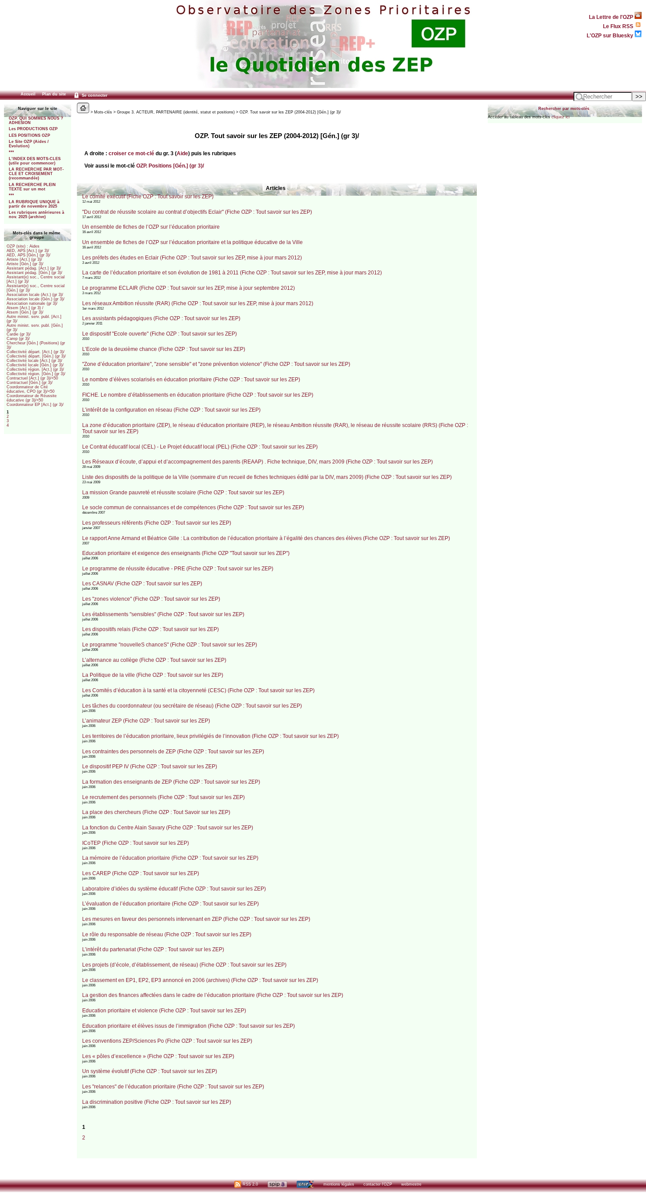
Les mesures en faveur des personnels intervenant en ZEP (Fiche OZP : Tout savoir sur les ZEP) (196, 919)
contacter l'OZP (377, 1184)
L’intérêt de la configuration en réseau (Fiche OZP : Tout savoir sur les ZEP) (171, 410)
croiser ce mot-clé (131, 153)
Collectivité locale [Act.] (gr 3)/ (34, 360)
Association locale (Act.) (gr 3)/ (35, 294)
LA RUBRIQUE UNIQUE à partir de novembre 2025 (34, 204)
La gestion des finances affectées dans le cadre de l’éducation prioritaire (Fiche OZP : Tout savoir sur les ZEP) (212, 995)
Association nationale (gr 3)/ (32, 303)
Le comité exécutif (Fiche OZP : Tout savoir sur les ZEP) (148, 196)
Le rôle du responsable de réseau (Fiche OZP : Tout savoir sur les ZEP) (166, 934)
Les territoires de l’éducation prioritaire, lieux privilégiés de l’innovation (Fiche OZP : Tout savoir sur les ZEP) (210, 736)
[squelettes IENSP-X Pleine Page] (305, 1184)
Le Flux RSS (619, 26)
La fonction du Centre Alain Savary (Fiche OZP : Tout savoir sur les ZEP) (167, 828)
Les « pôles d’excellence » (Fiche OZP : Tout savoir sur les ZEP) (158, 1056)
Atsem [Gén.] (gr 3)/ (25, 312)
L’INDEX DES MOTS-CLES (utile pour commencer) (35, 161)
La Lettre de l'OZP (612, 17)
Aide (182, 153)
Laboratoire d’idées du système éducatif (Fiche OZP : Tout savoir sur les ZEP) (174, 889)
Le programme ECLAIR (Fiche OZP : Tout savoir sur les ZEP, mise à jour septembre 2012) (188, 288)
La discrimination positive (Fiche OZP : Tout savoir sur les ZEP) (156, 1102)
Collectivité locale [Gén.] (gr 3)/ (35, 365)
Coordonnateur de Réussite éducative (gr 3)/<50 (32, 398)
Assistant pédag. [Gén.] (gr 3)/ (34, 272)
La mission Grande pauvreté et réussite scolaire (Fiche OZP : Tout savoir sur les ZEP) (183, 492)
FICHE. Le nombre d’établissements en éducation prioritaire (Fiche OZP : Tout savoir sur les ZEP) (197, 395)
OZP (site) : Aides (23, 246)
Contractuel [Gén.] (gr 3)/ (30, 382)
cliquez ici (561, 117)
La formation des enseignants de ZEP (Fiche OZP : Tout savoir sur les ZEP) (171, 782)
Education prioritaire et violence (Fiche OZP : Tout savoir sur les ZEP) (164, 1011)
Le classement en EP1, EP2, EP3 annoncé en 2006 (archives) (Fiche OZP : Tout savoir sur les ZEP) (200, 980)
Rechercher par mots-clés (563, 108)
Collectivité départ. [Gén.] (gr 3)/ (36, 356)
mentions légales (338, 1184)
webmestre (411, 1184)
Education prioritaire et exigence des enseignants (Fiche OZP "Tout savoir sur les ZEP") (186, 553)
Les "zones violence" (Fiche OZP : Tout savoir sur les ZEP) (151, 599)
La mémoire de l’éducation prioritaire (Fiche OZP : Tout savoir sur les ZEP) (170, 858)
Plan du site (54, 94)
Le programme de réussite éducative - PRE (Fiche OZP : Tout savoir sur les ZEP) (177, 569)
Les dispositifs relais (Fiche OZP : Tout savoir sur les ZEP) (150, 629)
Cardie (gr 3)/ (19, 334)
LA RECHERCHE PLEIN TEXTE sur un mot (32, 187)
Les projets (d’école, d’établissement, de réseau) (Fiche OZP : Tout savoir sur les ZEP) (184, 965)
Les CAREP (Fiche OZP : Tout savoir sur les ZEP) (140, 873)
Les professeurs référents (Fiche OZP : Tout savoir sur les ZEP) (156, 523)
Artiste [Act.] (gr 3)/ (24, 259)
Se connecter (94, 95)
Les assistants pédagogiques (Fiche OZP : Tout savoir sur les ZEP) (161, 318)
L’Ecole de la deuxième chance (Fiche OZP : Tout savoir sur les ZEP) (163, 349)
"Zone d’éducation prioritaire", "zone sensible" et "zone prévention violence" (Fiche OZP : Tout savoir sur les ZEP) (216, 364)
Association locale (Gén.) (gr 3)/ (36, 299)
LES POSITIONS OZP (29, 135)
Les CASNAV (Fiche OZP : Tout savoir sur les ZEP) (142, 583)
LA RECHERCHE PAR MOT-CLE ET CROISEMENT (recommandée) (36, 173)
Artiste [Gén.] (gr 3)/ (25, 264)
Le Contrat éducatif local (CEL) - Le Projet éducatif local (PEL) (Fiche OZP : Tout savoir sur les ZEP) (200, 447)
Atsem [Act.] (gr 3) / (25, 308)
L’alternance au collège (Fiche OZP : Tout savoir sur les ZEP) (154, 660)
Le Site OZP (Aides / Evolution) (29, 143)
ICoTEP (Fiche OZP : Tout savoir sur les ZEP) (135, 843)
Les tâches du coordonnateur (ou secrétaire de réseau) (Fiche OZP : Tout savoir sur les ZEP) (192, 706)
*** (11, 152)
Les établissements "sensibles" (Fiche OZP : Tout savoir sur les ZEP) (163, 614)
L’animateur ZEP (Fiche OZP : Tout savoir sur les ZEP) (146, 721)
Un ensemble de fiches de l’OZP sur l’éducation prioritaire (151, 227)
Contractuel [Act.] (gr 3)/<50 (32, 378)
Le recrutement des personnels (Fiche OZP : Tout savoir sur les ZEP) (163, 797)
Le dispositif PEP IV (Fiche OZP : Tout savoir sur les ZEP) (149, 766)
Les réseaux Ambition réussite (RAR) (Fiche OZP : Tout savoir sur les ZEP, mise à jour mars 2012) (197, 303)
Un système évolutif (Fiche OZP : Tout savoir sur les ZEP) (149, 1071)
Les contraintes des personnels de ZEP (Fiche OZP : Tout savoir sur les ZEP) (173, 751)
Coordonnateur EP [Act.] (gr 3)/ (35, 404)
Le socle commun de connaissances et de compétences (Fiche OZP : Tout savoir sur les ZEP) (193, 507)
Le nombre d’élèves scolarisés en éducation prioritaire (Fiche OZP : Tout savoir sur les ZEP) (191, 379)
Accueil (28, 94)
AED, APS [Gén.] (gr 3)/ (29, 255)
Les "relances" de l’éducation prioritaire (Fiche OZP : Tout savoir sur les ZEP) (173, 1087)
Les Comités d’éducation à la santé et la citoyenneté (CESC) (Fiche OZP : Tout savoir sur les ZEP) (198, 690)
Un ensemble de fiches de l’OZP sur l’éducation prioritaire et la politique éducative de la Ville (192, 242)
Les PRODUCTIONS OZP (33, 129)
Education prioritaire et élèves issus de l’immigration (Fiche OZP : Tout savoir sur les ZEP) (188, 1026)
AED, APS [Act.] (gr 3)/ (28, 250)
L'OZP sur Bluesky (611, 35)
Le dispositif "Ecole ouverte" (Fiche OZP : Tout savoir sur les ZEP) (159, 334)
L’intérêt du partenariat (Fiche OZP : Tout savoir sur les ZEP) (153, 949)
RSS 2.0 (249, 1184)
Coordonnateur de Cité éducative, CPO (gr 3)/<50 (30, 389)
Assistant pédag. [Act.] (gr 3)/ (34, 268)
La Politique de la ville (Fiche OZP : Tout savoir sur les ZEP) (152, 675)
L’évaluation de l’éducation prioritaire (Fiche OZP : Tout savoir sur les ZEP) (170, 904)
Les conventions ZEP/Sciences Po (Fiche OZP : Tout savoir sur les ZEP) (167, 1041)
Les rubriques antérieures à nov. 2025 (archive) (36, 214)
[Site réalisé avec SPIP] (277, 1184)
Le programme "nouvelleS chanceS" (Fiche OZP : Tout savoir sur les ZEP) (169, 645)
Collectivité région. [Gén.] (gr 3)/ (36, 374)
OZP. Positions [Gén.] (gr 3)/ (170, 165)
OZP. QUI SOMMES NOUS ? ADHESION (36, 120)
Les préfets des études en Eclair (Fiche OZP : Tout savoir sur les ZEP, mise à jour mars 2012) (192, 258)
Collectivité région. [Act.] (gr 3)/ (35, 369)
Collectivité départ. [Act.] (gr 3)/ (36, 352)
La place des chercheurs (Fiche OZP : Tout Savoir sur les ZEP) (156, 812)
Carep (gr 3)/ (18, 338)
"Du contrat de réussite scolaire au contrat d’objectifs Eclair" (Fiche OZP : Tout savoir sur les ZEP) (197, 212)
